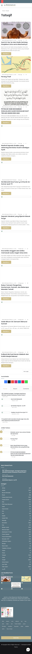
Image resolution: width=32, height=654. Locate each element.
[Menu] (2, 5)
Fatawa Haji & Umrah (7, 497)
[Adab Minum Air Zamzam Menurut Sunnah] (16, 309)
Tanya (3, 552)
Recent (15, 388)
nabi (12, 623)
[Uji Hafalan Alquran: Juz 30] (6, 408)
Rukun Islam (5, 545)
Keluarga (4, 520)
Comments (26, 388)
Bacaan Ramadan (6, 492)
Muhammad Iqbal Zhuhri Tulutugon (9, 179)
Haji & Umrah (5, 508)
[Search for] (30, 5)
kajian (7, 623)
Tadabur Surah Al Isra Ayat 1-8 (19, 412)
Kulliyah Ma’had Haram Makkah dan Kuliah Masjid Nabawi (15, 355)
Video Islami (5, 566)
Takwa (3, 550)
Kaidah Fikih (5, 518)
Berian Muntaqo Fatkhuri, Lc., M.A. (9, 40)
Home (3, 10)
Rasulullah (16, 626)
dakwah (17, 621)
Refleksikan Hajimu (6, 541)
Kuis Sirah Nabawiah (16, 399)
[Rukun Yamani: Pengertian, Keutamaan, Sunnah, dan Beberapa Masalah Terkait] (16, 273)
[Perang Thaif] (16, 64)
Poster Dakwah (5, 534)
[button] (28, 650)
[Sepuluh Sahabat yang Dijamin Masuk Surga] (16, 204)
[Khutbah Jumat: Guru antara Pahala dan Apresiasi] (5, 434)
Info (3, 513)
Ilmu (3, 511)
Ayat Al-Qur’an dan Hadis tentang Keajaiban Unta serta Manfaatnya (14, 43)
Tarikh (3, 557)
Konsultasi (4, 522)
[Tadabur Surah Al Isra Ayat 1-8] (6, 414)
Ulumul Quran (5, 562)
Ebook (3, 495)
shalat (22, 626)
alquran (7, 621)
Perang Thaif (6, 77)
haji (21, 621)
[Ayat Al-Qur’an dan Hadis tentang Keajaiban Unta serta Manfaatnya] (16, 30)
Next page (26, 371)
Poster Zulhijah (18, 623)
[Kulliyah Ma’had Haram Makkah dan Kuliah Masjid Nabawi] (16, 342)
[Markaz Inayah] (10, 5)
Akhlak (3, 488)
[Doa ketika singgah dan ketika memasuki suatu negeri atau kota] (16, 238)
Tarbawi (4, 555)
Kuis (3, 525)
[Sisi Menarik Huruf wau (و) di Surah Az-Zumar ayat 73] (16, 170)
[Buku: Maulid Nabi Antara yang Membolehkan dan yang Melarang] (5, 447)
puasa (24, 623)
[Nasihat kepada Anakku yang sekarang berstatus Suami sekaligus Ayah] (16, 133)
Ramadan (4, 626)
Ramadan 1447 (5, 539)
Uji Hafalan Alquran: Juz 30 (18, 405)
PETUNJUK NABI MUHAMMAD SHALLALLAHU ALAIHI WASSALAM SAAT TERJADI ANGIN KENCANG (15, 111)
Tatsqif (3, 559)
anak (12, 621)
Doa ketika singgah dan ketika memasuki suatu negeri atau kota (14, 252)
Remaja (4, 543)
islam (3, 623)
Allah (3, 621)
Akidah (3, 490)
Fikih (3, 501)
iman (25, 621)
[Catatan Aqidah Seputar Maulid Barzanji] (6, 591)
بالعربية (3, 569)
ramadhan (10, 626)
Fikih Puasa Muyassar (7, 504)
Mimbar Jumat (5, 527)
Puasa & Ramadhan (6, 536)
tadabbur (27, 626)
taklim (3, 628)
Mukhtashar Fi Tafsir (7, 532)
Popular (5, 388)
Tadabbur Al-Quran (6, 548)
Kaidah (3, 515)
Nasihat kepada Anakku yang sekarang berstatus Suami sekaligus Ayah (15, 147)
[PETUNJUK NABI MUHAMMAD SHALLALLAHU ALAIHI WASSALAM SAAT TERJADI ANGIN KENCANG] (16, 97)
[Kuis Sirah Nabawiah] (6, 401)
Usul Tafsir (4, 564)
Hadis (3, 506)
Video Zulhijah (10, 628)
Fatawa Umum (5, 499)
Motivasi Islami (5, 529)
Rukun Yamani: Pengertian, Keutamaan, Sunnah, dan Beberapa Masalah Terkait (15, 287)
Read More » (6, 53)
